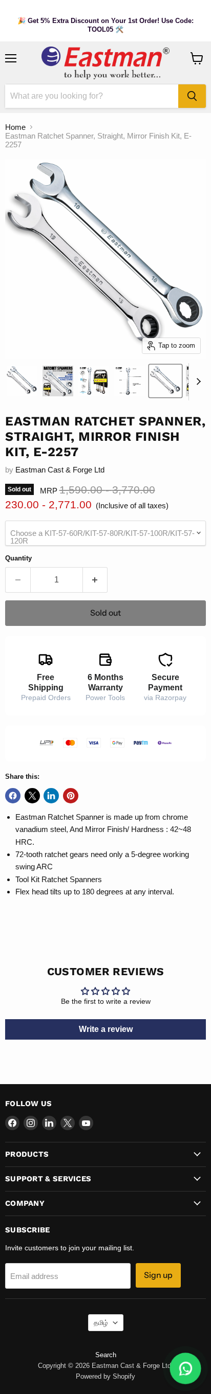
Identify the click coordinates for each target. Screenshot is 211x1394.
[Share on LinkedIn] (51, 795)
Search (105, 1355)
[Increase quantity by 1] (95, 580)
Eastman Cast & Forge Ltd (59, 469)
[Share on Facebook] (12, 795)
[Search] (192, 96)
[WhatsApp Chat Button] (185, 1368)
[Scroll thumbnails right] (196, 382)
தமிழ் (101, 1322)
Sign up (158, 1275)
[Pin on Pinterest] (70, 795)
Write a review (106, 1029)
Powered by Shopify (105, 1376)
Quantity (18, 558)
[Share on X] (32, 795)
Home (15, 127)
